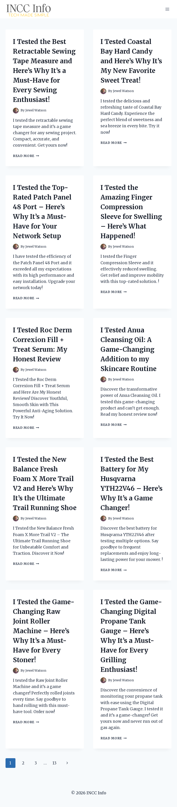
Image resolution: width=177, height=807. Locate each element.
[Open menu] (167, 9)
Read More (26, 156)
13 (54, 763)
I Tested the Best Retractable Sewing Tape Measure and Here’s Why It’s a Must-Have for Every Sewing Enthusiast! (44, 71)
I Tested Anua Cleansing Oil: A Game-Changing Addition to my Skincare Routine (128, 349)
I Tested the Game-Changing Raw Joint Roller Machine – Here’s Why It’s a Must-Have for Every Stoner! (43, 631)
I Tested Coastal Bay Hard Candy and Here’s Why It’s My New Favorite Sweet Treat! (131, 61)
